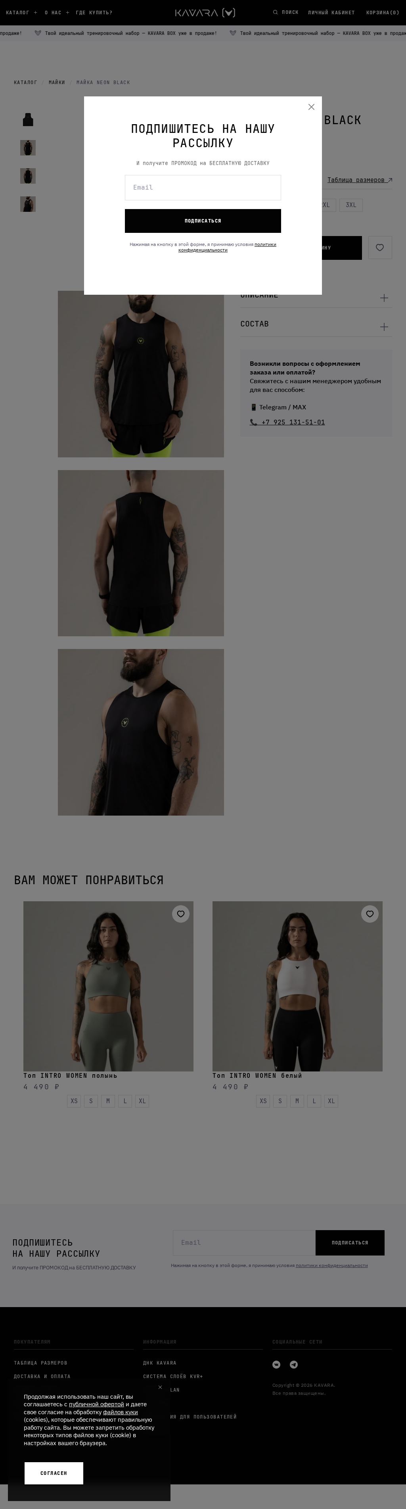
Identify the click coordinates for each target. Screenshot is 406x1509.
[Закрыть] (311, 106)
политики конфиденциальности (227, 247)
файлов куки (120, 1412)
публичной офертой (96, 1404)
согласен (53, 1473)
